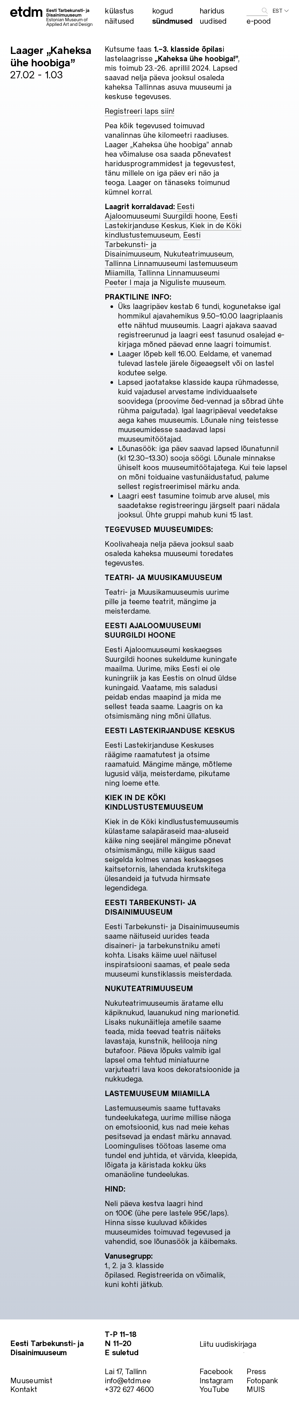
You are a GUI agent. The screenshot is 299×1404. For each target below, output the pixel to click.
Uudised (213, 20)
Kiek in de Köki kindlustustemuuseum (173, 230)
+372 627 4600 (129, 1388)
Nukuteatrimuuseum (198, 253)
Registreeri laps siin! (139, 110)
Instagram (216, 1380)
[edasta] (265, 11)
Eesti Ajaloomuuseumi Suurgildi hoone (160, 211)
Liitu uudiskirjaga (227, 1343)
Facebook (216, 1371)
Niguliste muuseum (192, 282)
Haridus (212, 10)
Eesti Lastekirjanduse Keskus (171, 220)
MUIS (255, 1388)
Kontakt (23, 1388)
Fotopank (262, 1380)
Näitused (119, 20)
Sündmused (172, 20)
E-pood (258, 20)
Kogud (162, 10)
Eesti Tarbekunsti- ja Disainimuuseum (153, 244)
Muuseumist (31, 1380)
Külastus (119, 10)
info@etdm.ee (128, 1380)
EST (278, 11)
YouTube (214, 1388)
